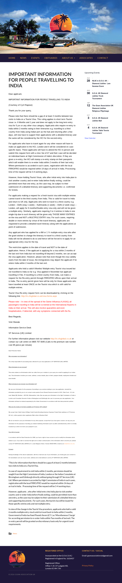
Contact (102, 58)
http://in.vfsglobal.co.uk (61, 339)
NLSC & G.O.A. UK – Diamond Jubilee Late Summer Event (101, 83)
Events (35, 58)
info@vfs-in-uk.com (69, 443)
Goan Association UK (25, 574)
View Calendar (90, 138)
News (23, 58)
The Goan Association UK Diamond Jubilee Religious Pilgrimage (102, 108)
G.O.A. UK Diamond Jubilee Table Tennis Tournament (100, 130)
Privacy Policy (87, 565)
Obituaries (50, 58)
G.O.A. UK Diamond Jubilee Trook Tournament (100, 96)
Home (12, 58)
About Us (67, 58)
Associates (86, 58)
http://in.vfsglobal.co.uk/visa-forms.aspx (39, 296)
